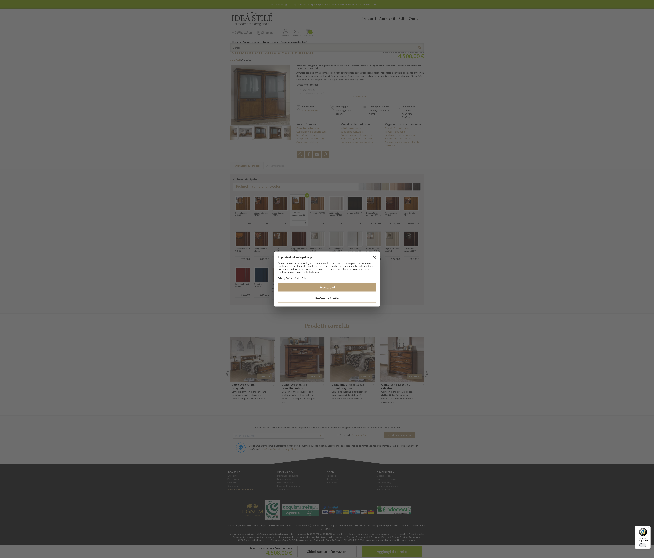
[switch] (642, 545)
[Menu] (649, 528)
